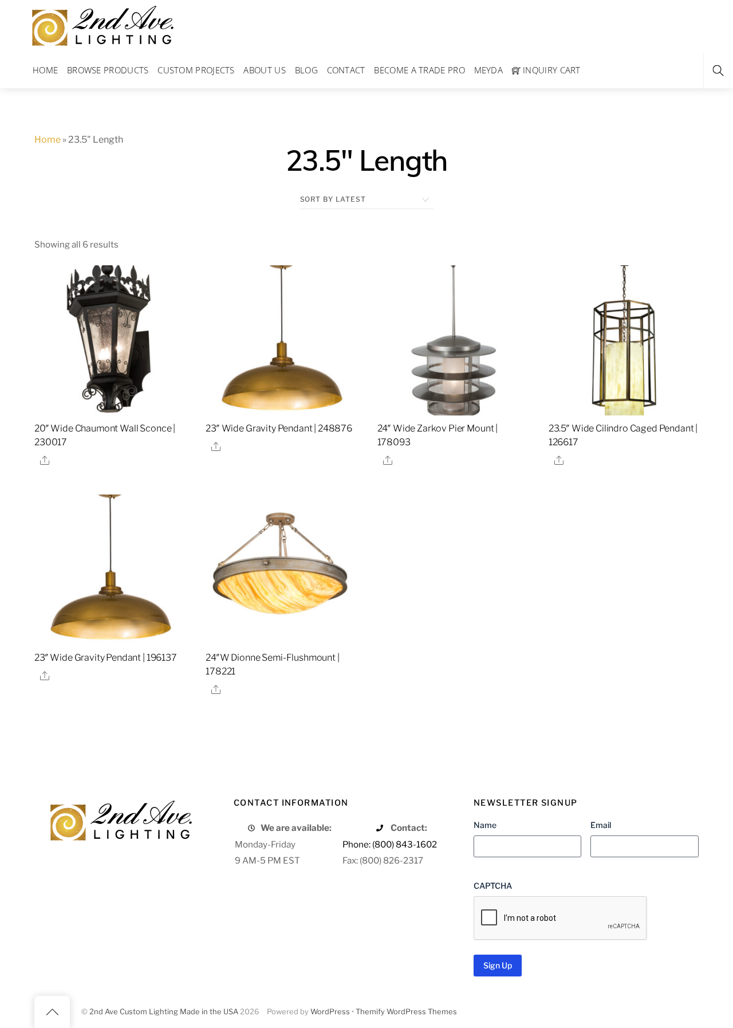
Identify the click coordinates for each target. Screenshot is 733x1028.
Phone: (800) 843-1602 (389, 844)
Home (45, 70)
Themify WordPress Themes (406, 1011)
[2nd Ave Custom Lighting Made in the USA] (102, 24)
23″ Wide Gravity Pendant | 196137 (105, 657)
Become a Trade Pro (419, 70)
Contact (346, 70)
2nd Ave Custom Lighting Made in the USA (163, 1011)
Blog (306, 70)
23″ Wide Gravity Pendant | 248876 (279, 428)
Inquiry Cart (551, 70)
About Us (264, 70)
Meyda (488, 70)
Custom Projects (196, 70)
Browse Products (108, 70)
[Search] (718, 70)
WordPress (330, 1011)
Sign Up (497, 965)
